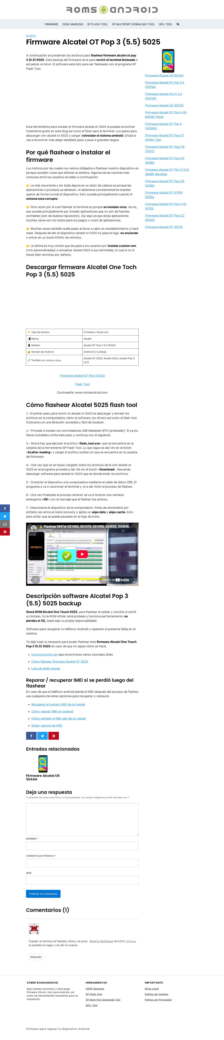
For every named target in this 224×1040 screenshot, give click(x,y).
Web (28, 873)
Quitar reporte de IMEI (46, 725)
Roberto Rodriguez (101, 941)
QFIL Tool (91, 1005)
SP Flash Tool (94, 994)
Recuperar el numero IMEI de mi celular (58, 704)
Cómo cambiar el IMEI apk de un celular (58, 718)
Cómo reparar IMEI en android (52, 711)
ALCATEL (31, 35)
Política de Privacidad (158, 999)
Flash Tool (82, 384)
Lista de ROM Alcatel (45, 668)
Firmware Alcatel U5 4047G (164, 105)
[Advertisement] (82, 98)
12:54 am (131, 941)
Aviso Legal (152, 988)
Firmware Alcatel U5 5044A (164, 75)
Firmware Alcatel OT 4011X (164, 227)
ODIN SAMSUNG (72, 24)
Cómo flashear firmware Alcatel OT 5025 (59, 661)
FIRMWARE (51, 24)
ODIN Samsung (95, 988)
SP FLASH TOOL (97, 24)
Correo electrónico (41, 856)
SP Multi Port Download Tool (103, 999)
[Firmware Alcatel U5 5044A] (168, 61)
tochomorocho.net (44, 654)
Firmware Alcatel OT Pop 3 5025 (82, 375)
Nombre (32, 838)
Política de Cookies (156, 994)
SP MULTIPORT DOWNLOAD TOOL (133, 24)
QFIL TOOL (165, 24)
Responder (35, 956)
